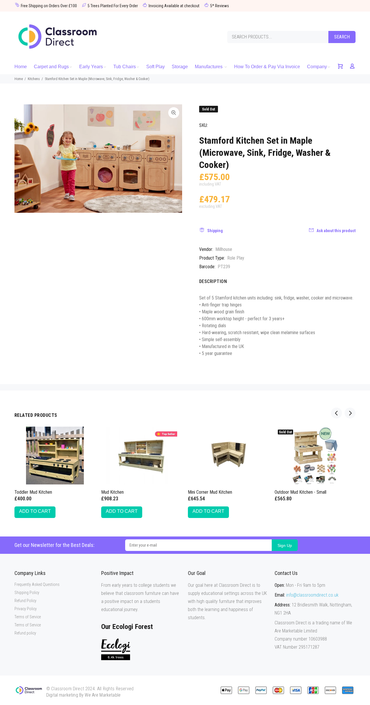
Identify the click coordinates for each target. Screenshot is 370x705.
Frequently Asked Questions (37, 584)
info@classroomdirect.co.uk (312, 595)
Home (18, 79)
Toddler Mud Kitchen (33, 492)
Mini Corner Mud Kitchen (210, 492)
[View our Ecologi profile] (115, 649)
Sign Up (285, 545)
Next (350, 413)
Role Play (235, 258)
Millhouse (223, 249)
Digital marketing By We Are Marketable (83, 695)
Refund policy (25, 633)
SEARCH (342, 37)
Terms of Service (27, 617)
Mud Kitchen (112, 492)
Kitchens (34, 79)
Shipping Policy (26, 592)
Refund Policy (25, 600)
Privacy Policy (25, 608)
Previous (336, 413)
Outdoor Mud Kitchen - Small (300, 492)
